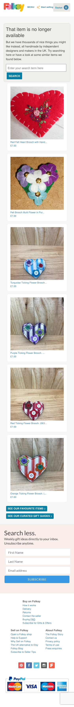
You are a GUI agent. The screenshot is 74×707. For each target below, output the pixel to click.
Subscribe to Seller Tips (23, 652)
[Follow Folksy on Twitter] (36, 665)
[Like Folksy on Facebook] (29, 665)
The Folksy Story (54, 634)
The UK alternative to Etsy (24, 645)
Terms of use (52, 645)
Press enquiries (54, 648)
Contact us (51, 637)
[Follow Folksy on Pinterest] (21, 665)
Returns (26, 612)
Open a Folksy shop (21, 634)
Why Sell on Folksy (21, 641)
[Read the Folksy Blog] (52, 665)
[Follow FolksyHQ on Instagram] (44, 665)
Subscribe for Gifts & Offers (36, 623)
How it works (29, 605)
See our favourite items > (27, 508)
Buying (28, 619)
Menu (31, 7)
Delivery (26, 608)
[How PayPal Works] (37, 694)
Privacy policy (53, 641)
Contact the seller (31, 616)
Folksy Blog (17, 648)
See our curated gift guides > (30, 516)
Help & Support (19, 637)
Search (14, 76)
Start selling (47, 7)
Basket (61, 7)
